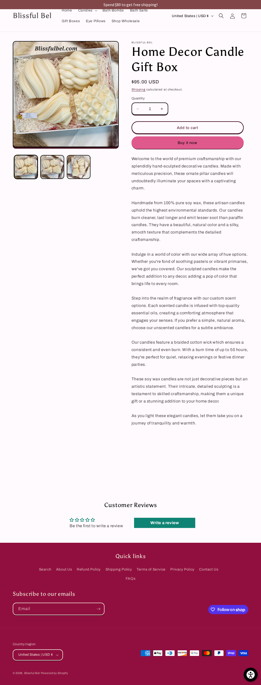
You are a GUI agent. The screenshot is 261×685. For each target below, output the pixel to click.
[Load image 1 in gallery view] (26, 167)
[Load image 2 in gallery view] (52, 167)
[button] (87, 10)
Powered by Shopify (54, 673)
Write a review (164, 523)
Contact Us (208, 569)
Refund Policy (89, 569)
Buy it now (187, 143)
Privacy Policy (182, 569)
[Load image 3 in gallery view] (78, 167)
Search (45, 569)
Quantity (138, 98)
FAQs (130, 578)
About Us (64, 569)
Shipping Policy (119, 569)
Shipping (139, 89)
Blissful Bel (32, 673)
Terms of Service (151, 569)
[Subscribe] (98, 609)
